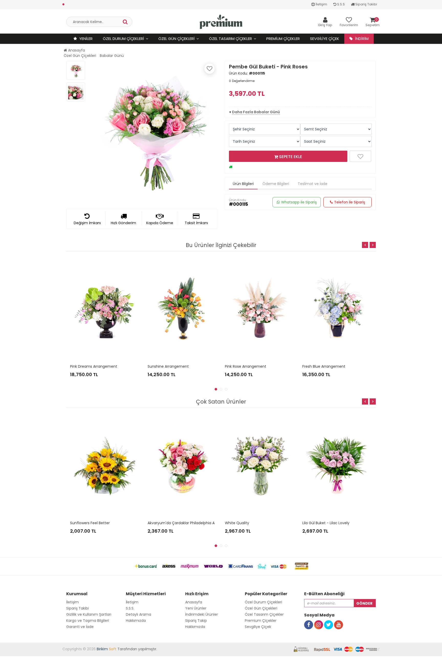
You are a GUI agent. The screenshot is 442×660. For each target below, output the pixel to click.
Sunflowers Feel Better (90, 522)
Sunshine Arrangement (168, 366)
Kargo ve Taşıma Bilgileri (87, 620)
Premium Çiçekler (283, 38)
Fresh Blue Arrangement (323, 366)
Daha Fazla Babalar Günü (256, 112)
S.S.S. (130, 608)
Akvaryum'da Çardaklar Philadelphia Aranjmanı (189, 522)
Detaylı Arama (138, 614)
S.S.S (340, 4)
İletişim (321, 4)
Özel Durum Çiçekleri (123, 38)
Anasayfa (76, 50)
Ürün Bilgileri (243, 183)
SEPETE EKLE (290, 157)
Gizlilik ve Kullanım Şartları (88, 614)
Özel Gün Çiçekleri (176, 38)
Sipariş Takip (196, 620)
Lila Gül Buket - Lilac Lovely (325, 522)
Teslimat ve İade (312, 183)
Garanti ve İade (80, 626)
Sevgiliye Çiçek (324, 38)
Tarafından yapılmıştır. (127, 649)
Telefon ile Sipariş (349, 202)
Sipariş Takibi (366, 4)
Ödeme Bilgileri (275, 183)
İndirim (361, 38)
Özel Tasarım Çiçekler (230, 38)
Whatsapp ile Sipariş (299, 202)
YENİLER (85, 38)
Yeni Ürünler (195, 608)
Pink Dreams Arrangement (93, 366)
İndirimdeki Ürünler (201, 614)
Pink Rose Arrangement (245, 366)
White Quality (237, 522)
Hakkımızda (136, 620)
